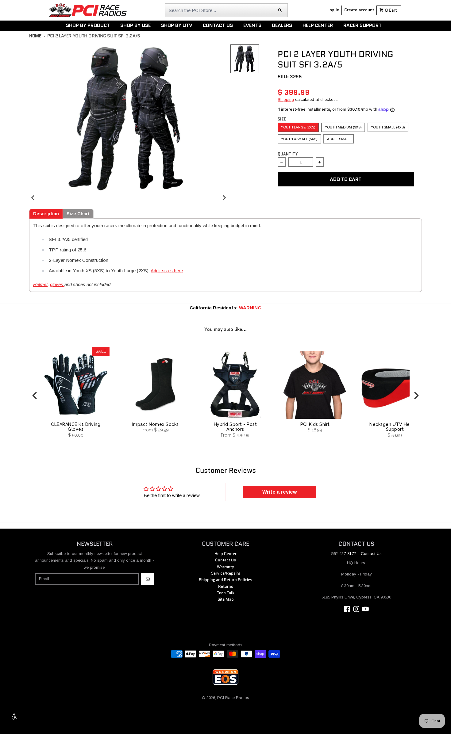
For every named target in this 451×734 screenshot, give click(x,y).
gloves (57, 284)
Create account (359, 10)
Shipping (286, 99)
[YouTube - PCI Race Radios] (365, 609)
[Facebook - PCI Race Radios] (347, 609)
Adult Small (338, 139)
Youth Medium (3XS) (343, 127)
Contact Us (371, 553)
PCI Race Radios (233, 697)
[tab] (46, 214)
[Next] (416, 396)
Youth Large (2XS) (298, 127)
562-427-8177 (343, 553)
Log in (333, 10)
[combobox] (226, 10)
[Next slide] (224, 197)
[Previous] (35, 396)
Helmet (40, 284)
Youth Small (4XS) (388, 127)
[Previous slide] (33, 197)
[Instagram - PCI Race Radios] (356, 609)
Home (35, 35)
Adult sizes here (167, 270)
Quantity (288, 154)
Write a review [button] (279, 492)
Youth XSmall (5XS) (299, 139)
